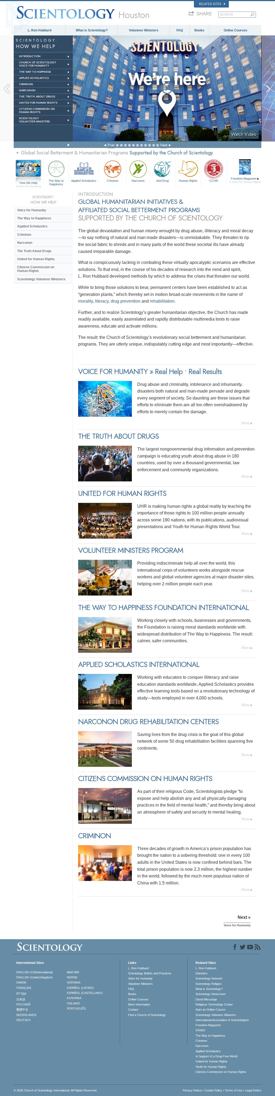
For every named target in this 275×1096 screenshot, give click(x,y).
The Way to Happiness (56, 182)
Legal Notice (253, 1090)
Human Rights (188, 180)
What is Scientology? (92, 30)
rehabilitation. (163, 301)
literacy (101, 301)
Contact (133, 1009)
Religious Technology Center (214, 1004)
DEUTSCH (23, 1020)
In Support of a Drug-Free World (216, 1056)
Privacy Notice (192, 1090)
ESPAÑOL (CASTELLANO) (85, 993)
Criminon (112, 180)
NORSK (72, 977)
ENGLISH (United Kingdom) (34, 977)
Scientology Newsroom (211, 994)
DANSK (21, 982)
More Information (139, 1004)
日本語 (20, 999)
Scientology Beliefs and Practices (149, 973)
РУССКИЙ (23, 1004)
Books (199, 30)
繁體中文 (22, 1009)
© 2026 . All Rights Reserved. (55, 1090)
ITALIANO (73, 1003)
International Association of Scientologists (222, 1020)
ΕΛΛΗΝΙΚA (74, 998)
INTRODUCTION (30, 56)
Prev (111, 145)
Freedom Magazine (245, 180)
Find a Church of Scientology (147, 1015)
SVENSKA (73, 982)
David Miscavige (206, 999)
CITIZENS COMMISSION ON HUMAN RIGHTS (37, 110)
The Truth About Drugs (34, 251)
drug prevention (125, 301)
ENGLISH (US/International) (34, 972)
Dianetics (202, 973)
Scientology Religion (209, 983)
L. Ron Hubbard (39, 30)
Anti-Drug (162, 180)
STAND (200, 1030)
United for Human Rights (36, 259)
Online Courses (235, 30)
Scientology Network (209, 978)
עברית (21, 993)
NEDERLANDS (26, 1015)
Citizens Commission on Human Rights (35, 269)
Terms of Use (234, 1090)
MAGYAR (73, 972)
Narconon (138, 180)
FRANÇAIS (23, 987)
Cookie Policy (213, 1090)
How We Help (28, 183)
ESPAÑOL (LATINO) (80, 987)
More (245, 423)
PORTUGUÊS (76, 1008)
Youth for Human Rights (211, 1066)
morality (85, 301)
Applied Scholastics (83, 180)
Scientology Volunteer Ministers (41, 279)
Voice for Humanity (31, 210)
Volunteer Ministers (143, 30)
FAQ (179, 30)
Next (163, 145)
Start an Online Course (210, 1009)
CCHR (213, 180)
